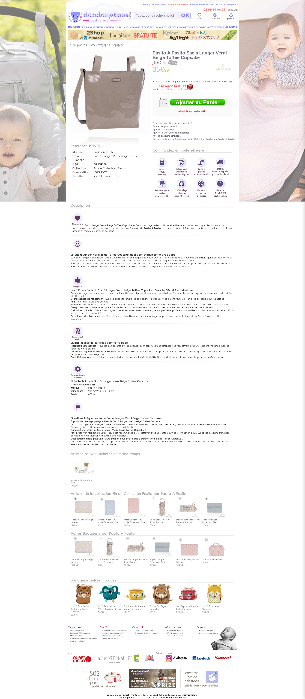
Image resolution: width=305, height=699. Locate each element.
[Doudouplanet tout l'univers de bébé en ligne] (106, 22)
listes (199, 18)
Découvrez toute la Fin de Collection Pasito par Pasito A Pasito (193, 139)
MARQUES (231, 27)
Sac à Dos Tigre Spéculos (158, 607)
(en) (83, 641)
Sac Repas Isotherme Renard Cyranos (134, 607)
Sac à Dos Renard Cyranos (211, 607)
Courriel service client (144, 630)
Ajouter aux (163, 129)
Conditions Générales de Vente (83, 638)
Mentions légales (77, 636)
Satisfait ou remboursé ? (112, 633)
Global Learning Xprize (208, 633)
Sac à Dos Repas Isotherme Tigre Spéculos (80, 609)
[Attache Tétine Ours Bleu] (83, 477)
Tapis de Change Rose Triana (187, 560)
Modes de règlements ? (112, 636)
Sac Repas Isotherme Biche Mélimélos (187, 607)
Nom (75, 156)
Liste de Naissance (175, 636)
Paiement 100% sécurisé (80, 633)
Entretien (78, 176)
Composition (80, 172)
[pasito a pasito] (224, 75)
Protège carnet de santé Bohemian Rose (134, 521)
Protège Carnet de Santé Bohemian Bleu (108, 521)
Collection (79, 168)
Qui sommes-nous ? (78, 630)
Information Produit (175, 630)
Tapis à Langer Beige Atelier (82, 521)
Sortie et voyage (98, 45)
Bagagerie (118, 45)
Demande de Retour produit (146, 633)
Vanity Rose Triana (212, 559)
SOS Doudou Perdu (175, 633)
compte (215, 18)
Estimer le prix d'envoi (164, 126)
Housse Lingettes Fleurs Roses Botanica (188, 521)
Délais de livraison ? (111, 638)
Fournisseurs (140, 636)
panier (231, 18)
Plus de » (167, 136)
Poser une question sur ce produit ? (172, 123)
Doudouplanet (76, 45)
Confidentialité (76, 641)
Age (75, 163)
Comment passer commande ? (115, 630)
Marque (77, 152)
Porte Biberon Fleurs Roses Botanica (160, 521)
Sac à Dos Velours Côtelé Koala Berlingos (109, 607)
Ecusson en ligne (206, 630)
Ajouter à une (170, 132)
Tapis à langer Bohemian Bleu (209, 521)
